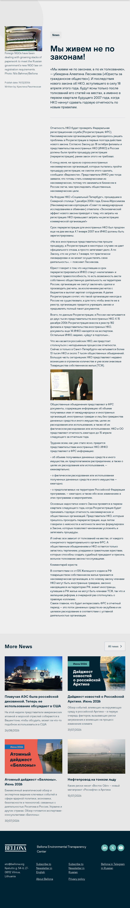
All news (113, 646)
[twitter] (112, 847)
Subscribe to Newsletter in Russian (76, 868)
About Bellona (44, 878)
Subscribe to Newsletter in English (44, 868)
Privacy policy (77, 878)
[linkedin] (104, 847)
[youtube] (120, 847)
